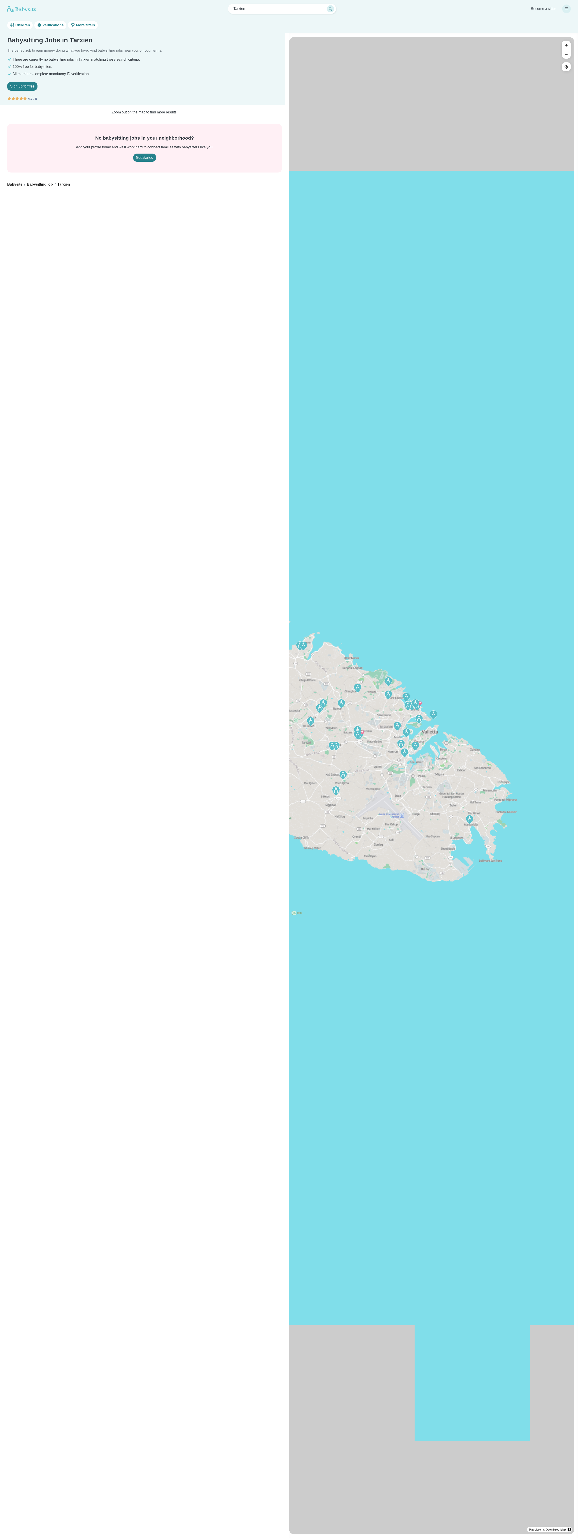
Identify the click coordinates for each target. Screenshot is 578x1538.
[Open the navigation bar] (566, 9)
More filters (85, 25)
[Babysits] (21, 9)
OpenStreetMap (556, 1529)
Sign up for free (22, 86)
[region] (431, 785)
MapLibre (535, 1529)
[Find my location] (566, 66)
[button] (404, 752)
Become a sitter (543, 9)
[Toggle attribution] (569, 1529)
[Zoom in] (566, 45)
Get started (144, 157)
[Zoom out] (566, 54)
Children (22, 25)
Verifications (53, 25)
